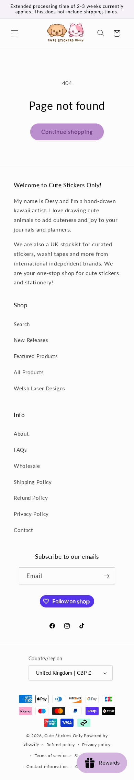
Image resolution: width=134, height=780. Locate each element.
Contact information (47, 766)
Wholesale (27, 466)
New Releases (31, 340)
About (21, 433)
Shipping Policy (33, 482)
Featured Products (36, 356)
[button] (14, 33)
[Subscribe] (106, 575)
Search (22, 324)
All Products (29, 372)
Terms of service (51, 755)
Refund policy (60, 744)
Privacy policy (96, 744)
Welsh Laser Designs (39, 388)
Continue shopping (67, 131)
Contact (23, 530)
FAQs (20, 450)
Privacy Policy (31, 514)
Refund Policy (31, 498)
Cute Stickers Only (63, 735)
